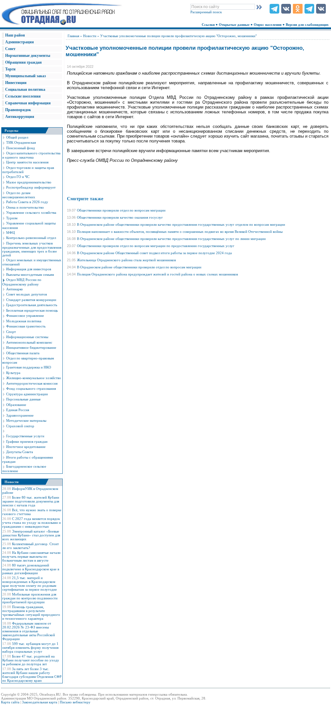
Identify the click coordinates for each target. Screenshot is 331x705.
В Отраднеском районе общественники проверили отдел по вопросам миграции (139, 267)
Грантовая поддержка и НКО (28, 367)
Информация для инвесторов (28, 269)
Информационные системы (27, 337)
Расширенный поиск (206, 12)
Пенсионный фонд (20, 148)
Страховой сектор (20, 426)
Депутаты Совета (19, 452)
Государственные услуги (25, 436)
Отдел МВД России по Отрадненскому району (21, 282)
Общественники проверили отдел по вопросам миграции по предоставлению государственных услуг (155, 246)
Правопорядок (18, 110)
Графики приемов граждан (27, 441)
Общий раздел (17, 137)
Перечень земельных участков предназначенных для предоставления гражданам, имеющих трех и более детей (31, 249)
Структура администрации (27, 394)
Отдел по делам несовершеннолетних (18, 195)
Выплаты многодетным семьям (30, 274)
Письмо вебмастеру (75, 702)
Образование (16, 405)
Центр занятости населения (27, 162)
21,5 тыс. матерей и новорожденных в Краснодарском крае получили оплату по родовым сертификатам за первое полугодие (29, 583)
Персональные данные (23, 399)
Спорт (11, 332)
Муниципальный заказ (25, 76)
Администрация (19, 42)
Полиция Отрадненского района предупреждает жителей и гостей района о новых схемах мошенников (157, 274)
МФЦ (10, 232)
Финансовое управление (25, 315)
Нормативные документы (27, 55)
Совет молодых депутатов (26, 294)
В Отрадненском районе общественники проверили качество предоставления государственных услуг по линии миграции (171, 239)
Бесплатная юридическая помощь (32, 310)
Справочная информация (28, 103)
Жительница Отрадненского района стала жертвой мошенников (126, 260)
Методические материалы (26, 420)
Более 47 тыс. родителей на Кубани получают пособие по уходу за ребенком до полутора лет (30, 660)
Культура (13, 373)
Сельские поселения (23, 96)
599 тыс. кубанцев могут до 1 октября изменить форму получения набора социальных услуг (30, 647)
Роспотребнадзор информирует (31, 187)
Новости (89, 36)
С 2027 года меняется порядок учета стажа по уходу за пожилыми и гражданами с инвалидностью (31, 522)
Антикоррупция (19, 116)
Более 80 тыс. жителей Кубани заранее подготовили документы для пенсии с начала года (30, 501)
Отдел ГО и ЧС (17, 177)
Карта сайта (10, 702)
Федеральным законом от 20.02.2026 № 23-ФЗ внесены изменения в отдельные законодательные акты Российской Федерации (28, 631)
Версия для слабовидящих (308, 24)
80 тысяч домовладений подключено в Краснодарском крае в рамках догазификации (30, 569)
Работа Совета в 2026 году (27, 202)
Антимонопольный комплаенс (29, 342)
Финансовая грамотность (26, 326)
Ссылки (209, 24)
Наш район (15, 35)
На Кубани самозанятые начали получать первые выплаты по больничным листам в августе (31, 556)
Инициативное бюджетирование (31, 347)
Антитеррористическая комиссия (32, 383)
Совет (10, 49)
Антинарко (14, 289)
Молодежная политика (23, 321)
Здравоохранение (20, 415)
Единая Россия (17, 410)
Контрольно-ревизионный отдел (31, 238)
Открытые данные (235, 24)
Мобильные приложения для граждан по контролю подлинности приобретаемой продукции (30, 598)
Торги (10, 69)
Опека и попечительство (25, 207)
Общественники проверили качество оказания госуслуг (120, 217)
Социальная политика (25, 89)
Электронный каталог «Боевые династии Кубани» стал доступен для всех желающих (31, 535)
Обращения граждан (23, 62)
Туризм (11, 218)
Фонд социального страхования (31, 388)
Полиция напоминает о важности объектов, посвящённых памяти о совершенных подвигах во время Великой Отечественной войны (180, 231)
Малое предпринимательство (28, 182)
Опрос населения (268, 24)
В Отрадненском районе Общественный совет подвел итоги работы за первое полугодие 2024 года (154, 253)
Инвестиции (16, 82)
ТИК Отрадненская (21, 142)
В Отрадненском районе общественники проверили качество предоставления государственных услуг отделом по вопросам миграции (181, 224)
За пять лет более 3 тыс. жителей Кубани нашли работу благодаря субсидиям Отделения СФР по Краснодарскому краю (31, 674)
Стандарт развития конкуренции (31, 300)
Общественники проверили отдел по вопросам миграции (121, 210)
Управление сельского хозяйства (31, 212)
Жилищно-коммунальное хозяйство (33, 378)
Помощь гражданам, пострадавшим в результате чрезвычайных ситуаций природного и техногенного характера (31, 612)
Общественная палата (22, 353)
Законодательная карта (39, 702)
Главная (73, 36)
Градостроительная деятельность (31, 305)
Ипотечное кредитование (26, 447)
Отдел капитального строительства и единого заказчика (31, 155)
